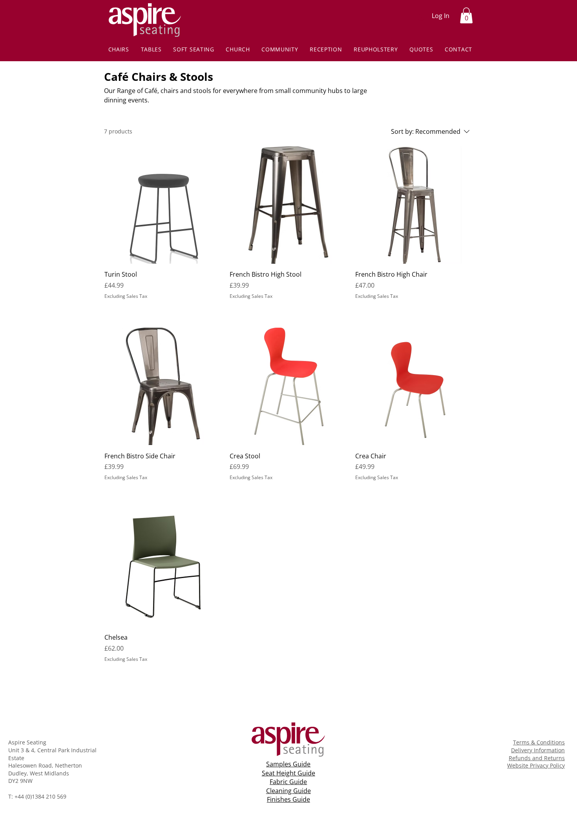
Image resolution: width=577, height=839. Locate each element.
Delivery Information (538, 750)
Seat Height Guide (288, 773)
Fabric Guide (288, 781)
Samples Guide (288, 764)
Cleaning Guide (288, 790)
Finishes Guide (288, 799)
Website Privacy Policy (536, 765)
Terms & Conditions (539, 742)
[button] (466, 15)
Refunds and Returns (537, 758)
